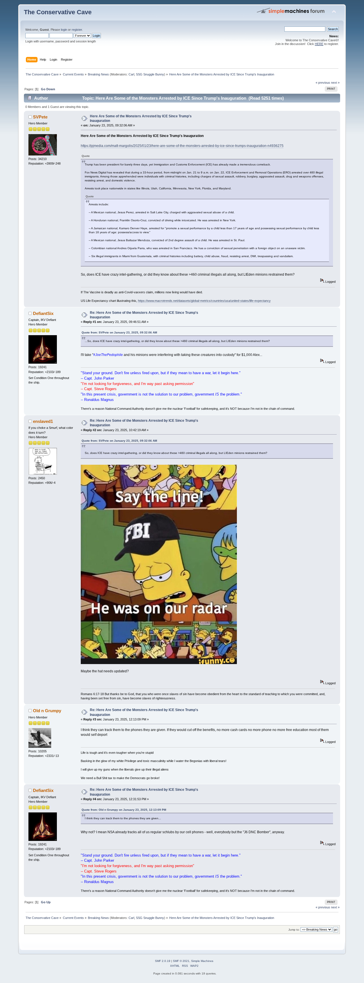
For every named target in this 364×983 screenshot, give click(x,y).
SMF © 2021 (181, 960)
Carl (131, 74)
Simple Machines (202, 960)
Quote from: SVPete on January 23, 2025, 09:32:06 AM (119, 332)
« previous (323, 82)
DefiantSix (43, 313)
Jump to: (294, 929)
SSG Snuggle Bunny (150, 74)
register (77, 29)
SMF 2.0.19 (162, 960)
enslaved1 (43, 421)
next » (335, 82)
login (64, 29)
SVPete (40, 116)
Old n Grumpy (47, 710)
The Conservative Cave (58, 12)
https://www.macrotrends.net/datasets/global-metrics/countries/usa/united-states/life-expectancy (204, 300)
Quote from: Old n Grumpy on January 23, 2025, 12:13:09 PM (124, 809)
